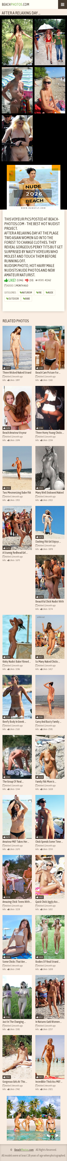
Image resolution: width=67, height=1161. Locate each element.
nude (50, 292)
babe (27, 298)
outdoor (13, 298)
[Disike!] (27, 280)
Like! (12, 280)
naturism (27, 292)
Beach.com (15, 4)
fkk (39, 292)
